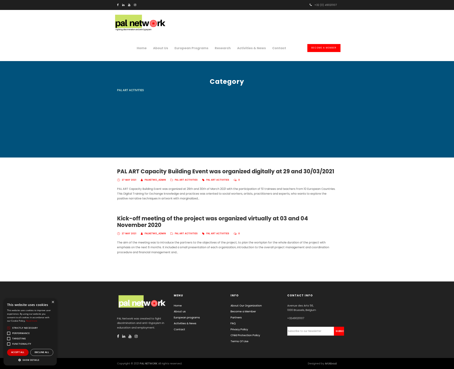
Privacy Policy (239, 329)
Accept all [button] (17, 352)
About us (160, 48)
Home (142, 48)
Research (223, 48)
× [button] (52, 302)
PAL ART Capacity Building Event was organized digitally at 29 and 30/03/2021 (225, 171)
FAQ (233, 323)
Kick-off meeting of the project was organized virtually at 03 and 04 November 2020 (212, 222)
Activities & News (251, 48)
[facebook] (118, 5)
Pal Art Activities (217, 179)
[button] (30, 360)
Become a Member (323, 47)
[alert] (30, 331)
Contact (279, 48)
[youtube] (129, 5)
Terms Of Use (239, 341)
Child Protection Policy (245, 335)
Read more (31, 320)
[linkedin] (123, 5)
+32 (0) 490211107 (325, 5)
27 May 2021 (129, 179)
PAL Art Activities (186, 179)
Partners (236, 317)
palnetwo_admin (155, 179)
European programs (191, 48)
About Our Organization (246, 305)
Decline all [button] (42, 352)
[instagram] (135, 5)
